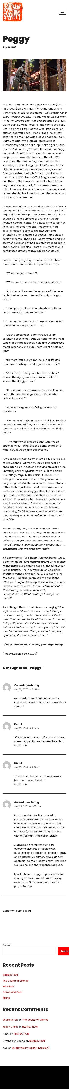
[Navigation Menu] (62, 12)
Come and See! (12, 992)
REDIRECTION (10, 975)
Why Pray (8, 986)
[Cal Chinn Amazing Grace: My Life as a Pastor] (13, 11)
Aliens (6, 998)
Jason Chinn (10, 1026)
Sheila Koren (10, 1019)
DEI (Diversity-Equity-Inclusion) (30, 1048)
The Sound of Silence (16, 980)
